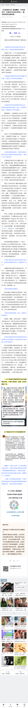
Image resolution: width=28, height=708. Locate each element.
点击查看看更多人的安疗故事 (15, 512)
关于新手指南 (15, 515)
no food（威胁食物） (8, 228)
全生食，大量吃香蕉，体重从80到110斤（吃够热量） (20, 595)
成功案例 (13, 4)
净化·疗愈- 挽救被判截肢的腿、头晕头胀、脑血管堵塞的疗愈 (20, 668)
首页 (3, 4)
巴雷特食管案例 (5, 666)
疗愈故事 (7, 4)
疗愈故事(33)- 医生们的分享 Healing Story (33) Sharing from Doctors (20, 628)
